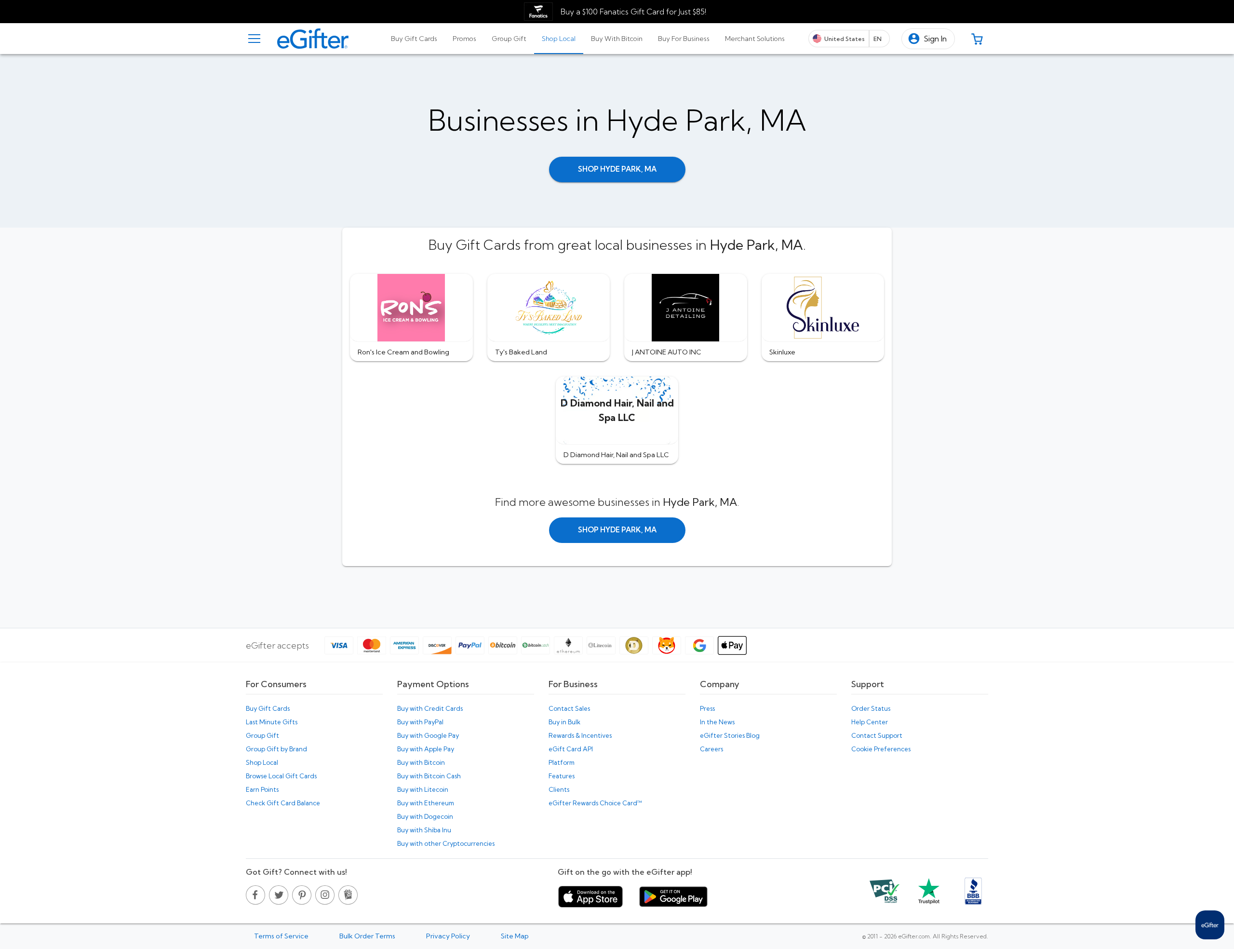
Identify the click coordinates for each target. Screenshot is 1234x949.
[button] (928, 38)
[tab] (414, 38)
